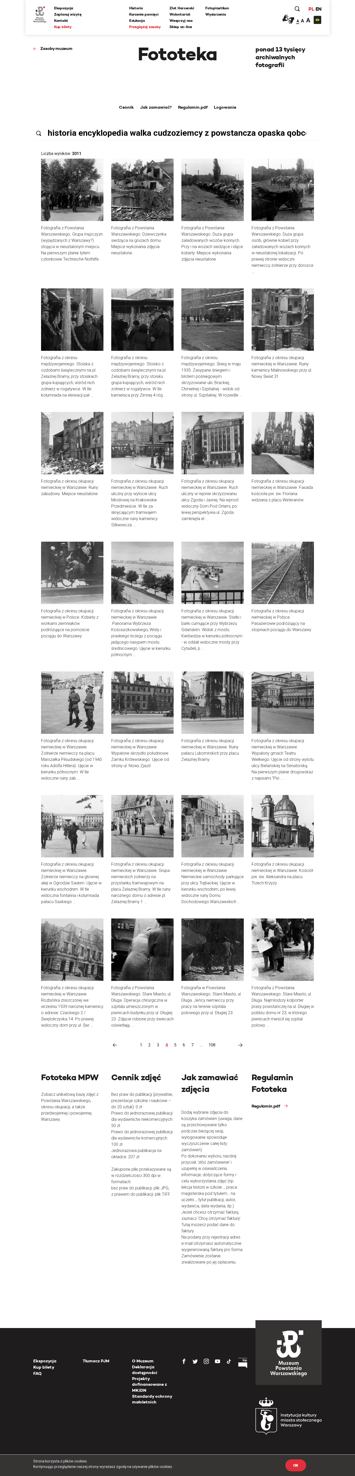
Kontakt (61, 20)
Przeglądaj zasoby (145, 26)
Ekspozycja (63, 8)
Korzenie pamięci (144, 14)
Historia (136, 8)
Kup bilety (63, 26)
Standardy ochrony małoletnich (152, 1399)
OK (295, 1465)
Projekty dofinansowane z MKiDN (149, 1384)
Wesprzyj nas (181, 20)
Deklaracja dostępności (144, 1369)
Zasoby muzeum (56, 48)
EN (318, 9)
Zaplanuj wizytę (68, 14)
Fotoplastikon (217, 8)
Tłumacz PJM (96, 1361)
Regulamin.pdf (266, 1106)
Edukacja (137, 20)
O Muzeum (143, 1361)
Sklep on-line (180, 26)
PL (311, 9)
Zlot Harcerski (181, 8)
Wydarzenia (215, 14)
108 (211, 1045)
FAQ (37, 1373)
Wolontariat (179, 14)
